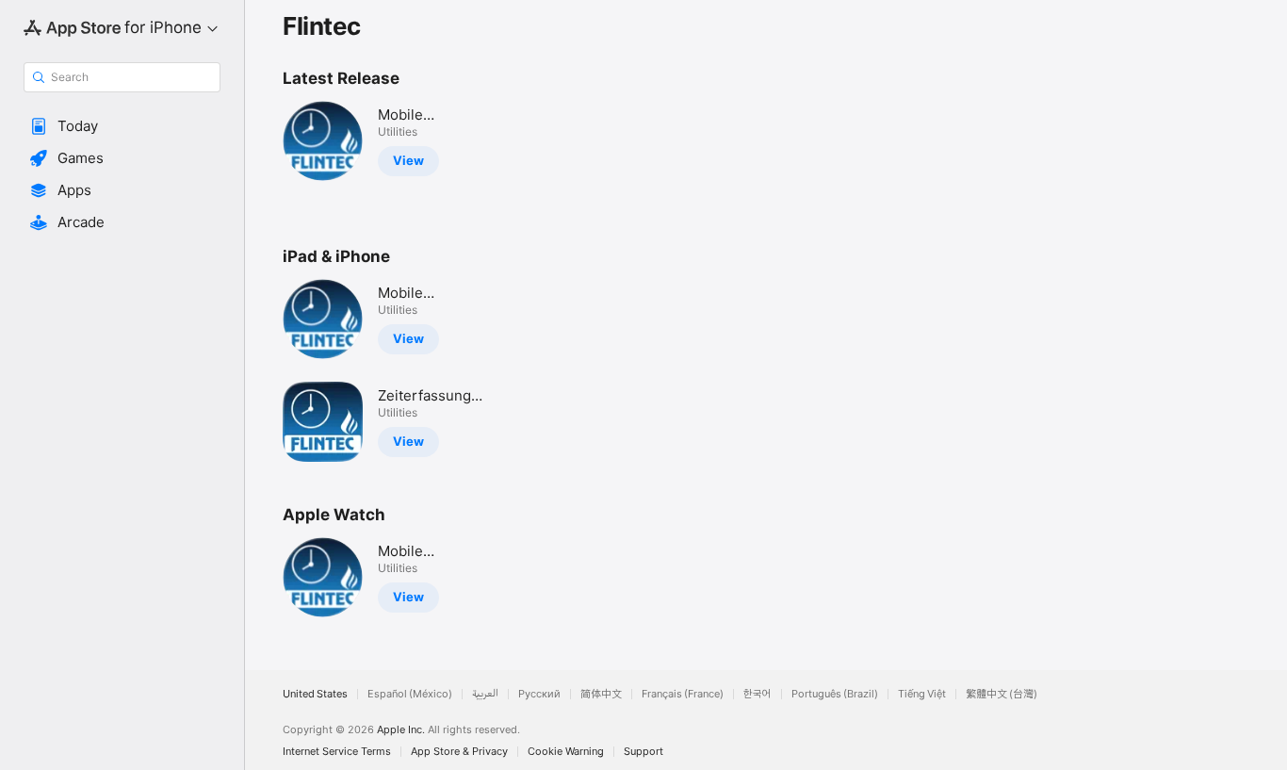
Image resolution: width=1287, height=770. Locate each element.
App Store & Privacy (459, 751)
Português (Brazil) (834, 694)
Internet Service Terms (337, 751)
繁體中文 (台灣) (1001, 694)
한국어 (757, 694)
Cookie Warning (566, 751)
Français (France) (683, 694)
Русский (539, 694)
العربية (485, 694)
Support (643, 751)
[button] (122, 126)
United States (315, 694)
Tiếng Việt (922, 694)
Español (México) (409, 694)
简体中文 (601, 694)
